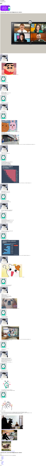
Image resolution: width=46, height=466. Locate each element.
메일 (2, 463)
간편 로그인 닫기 (14, 455)
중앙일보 (3, 456)
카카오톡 (3, 458)
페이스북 (3, 457)
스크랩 (1, 54)
